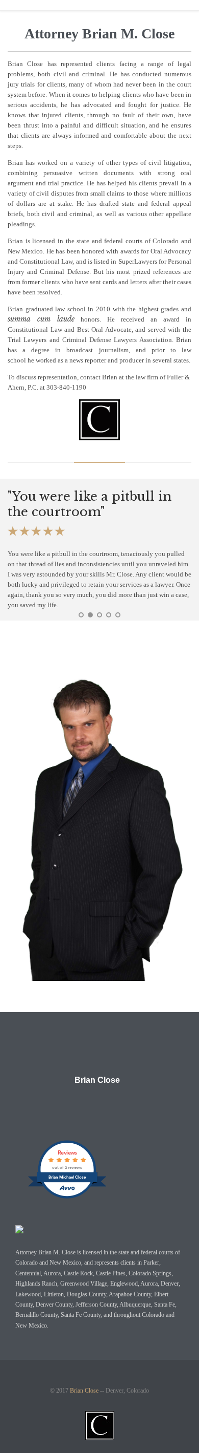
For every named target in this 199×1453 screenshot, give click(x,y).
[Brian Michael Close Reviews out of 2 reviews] (67, 1198)
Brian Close (97, 1080)
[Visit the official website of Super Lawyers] (92, 1105)
